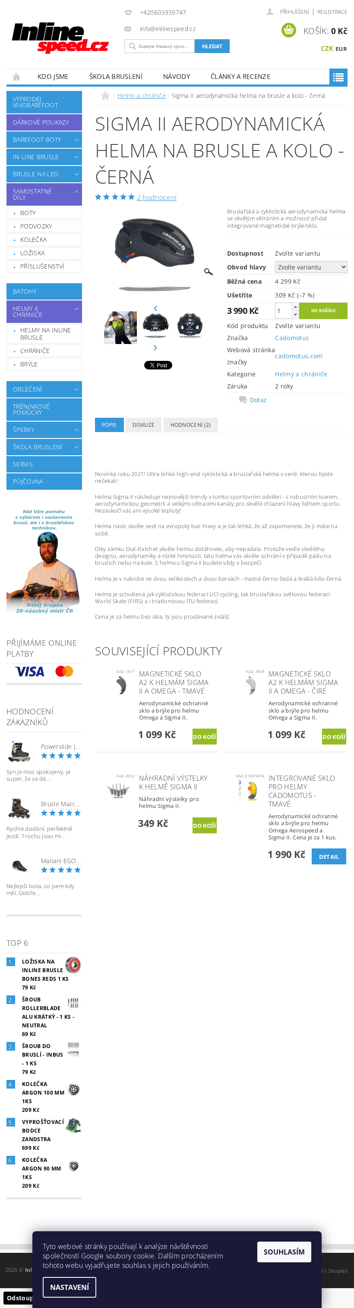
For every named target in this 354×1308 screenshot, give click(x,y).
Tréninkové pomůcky (31, 409)
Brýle (29, 364)
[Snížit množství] (295, 314)
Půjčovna (28, 481)
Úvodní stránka (16, 76)
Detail (329, 857)
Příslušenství (42, 266)
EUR (341, 49)
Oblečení (28, 389)
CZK (327, 48)
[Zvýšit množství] (295, 307)
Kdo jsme (53, 76)
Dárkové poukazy (41, 122)
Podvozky (36, 226)
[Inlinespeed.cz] (63, 35)
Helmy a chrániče (28, 311)
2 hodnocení (157, 197)
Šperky (23, 430)
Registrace (332, 12)
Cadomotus (292, 338)
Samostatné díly (32, 194)
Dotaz (258, 400)
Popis (109, 425)
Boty (27, 213)
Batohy (24, 291)
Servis (23, 464)
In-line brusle (36, 157)
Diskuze (144, 425)
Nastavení (69, 1287)
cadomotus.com (298, 356)
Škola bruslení (115, 76)
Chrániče (35, 351)
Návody (176, 76)
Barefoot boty (37, 139)
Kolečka (33, 239)
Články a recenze (240, 76)
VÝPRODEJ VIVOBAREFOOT (35, 102)
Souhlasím (284, 1252)
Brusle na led (35, 174)
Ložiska (32, 253)
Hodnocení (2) (191, 425)
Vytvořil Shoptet (328, 1270)
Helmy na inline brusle (45, 334)
